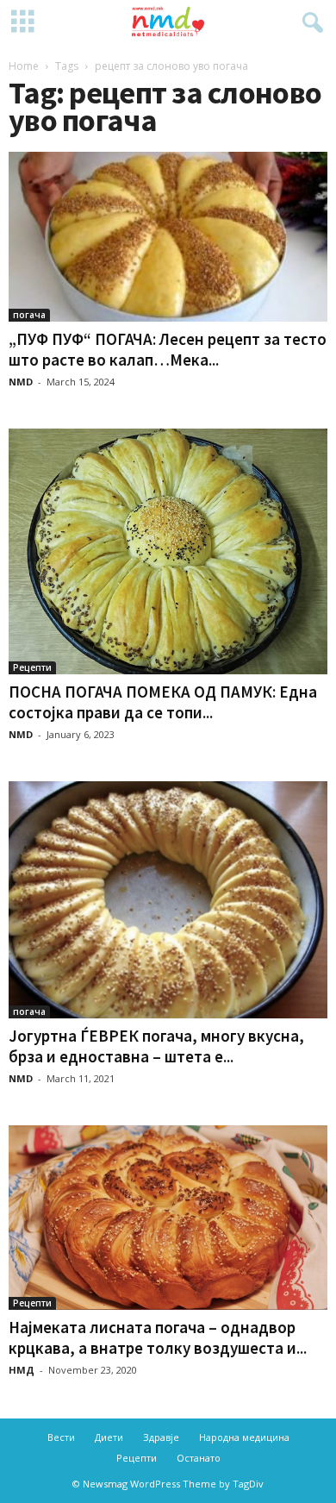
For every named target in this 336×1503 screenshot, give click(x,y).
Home (24, 66)
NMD (21, 381)
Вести (61, 1437)
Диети (109, 1437)
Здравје (161, 1437)
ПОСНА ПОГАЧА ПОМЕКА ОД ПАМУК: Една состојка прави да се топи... (163, 702)
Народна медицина (244, 1437)
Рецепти (32, 667)
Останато (199, 1457)
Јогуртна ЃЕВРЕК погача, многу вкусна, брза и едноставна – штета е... (156, 1046)
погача (29, 315)
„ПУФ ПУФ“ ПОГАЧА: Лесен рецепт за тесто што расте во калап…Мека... (168, 349)
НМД (21, 1369)
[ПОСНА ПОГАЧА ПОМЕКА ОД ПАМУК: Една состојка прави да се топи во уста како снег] (168, 551)
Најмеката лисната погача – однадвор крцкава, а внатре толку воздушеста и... (158, 1337)
